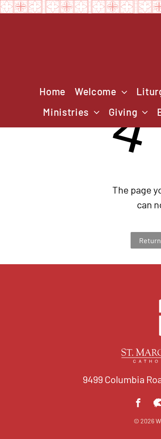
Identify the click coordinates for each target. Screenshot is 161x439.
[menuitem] (52, 91)
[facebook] (138, 404)
